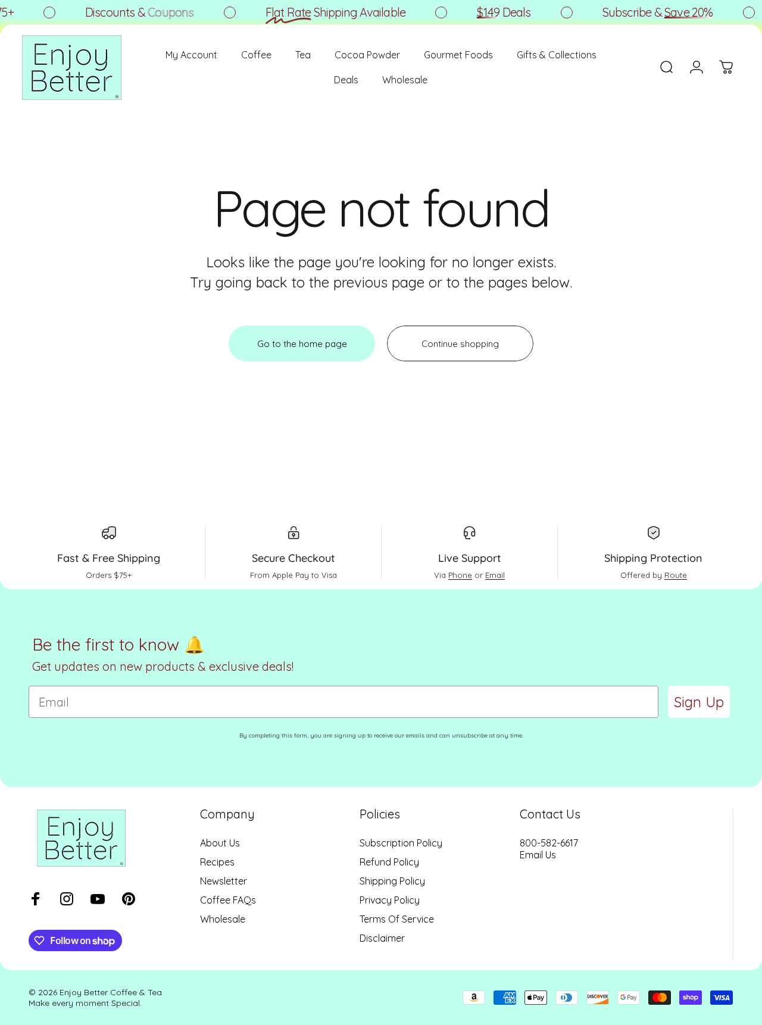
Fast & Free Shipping (108, 558)
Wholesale (222, 919)
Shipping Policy (392, 881)
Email (495, 575)
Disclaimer (382, 938)
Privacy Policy (390, 900)
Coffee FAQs (228, 900)
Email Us (538, 855)
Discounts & (132, 12)
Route (675, 575)
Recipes (217, 862)
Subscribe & (650, 12)
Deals (497, 12)
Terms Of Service (397, 919)
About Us (220, 843)
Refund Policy (389, 862)
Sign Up (699, 702)
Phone (460, 575)
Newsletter (223, 881)
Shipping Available (328, 12)
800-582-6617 (549, 843)
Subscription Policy (401, 843)
